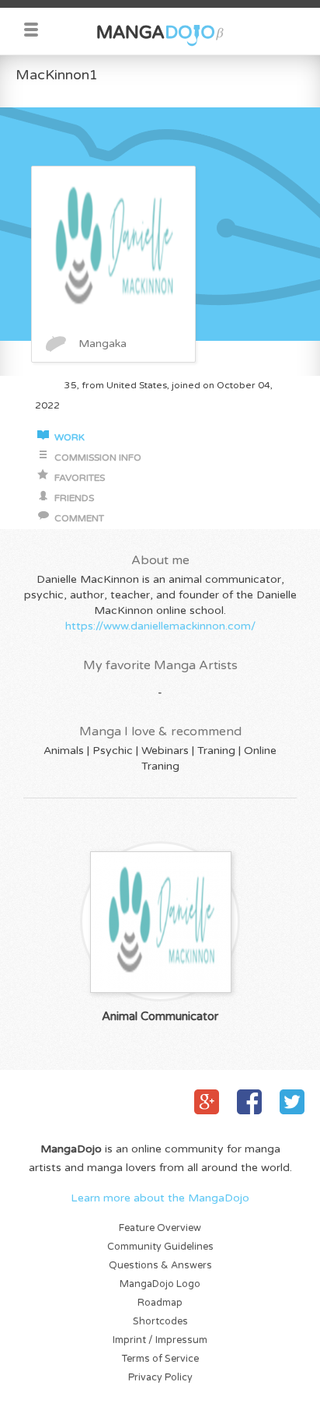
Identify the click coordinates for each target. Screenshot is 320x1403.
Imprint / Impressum (160, 1340)
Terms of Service (160, 1359)
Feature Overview (160, 1228)
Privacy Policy (160, 1378)
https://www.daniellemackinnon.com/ (160, 626)
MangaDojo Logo (160, 1284)
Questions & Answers (160, 1265)
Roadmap (160, 1303)
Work (69, 438)
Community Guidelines (160, 1247)
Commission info (97, 458)
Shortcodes (160, 1322)
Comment (79, 518)
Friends (74, 498)
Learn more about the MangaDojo (160, 1198)
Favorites (79, 478)
